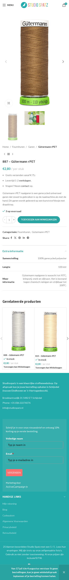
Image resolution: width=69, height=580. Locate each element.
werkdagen (25, 180)
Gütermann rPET (47, 146)
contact (25, 185)
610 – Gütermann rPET (45, 356)
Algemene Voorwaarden (15, 521)
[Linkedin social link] (24, 238)
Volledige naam (14, 438)
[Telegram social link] (28, 238)
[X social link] (15, 238)
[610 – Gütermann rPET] (50, 331)
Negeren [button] (64, 572)
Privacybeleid (9, 527)
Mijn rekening (10, 503)
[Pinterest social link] (19, 238)
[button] (6, 61)
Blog (5, 509)
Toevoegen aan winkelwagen (39, 219)
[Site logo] (34, 4)
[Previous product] (5, 154)
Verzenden (14, 472)
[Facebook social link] (11, 238)
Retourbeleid (9, 532)
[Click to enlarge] (9, 103)
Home (6, 146)
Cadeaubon (9, 515)
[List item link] (34, 403)
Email (10, 453)
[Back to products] (9, 154)
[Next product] (13, 154)
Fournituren (18, 146)
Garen (31, 146)
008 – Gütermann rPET (14, 355)
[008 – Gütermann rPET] (18, 330)
